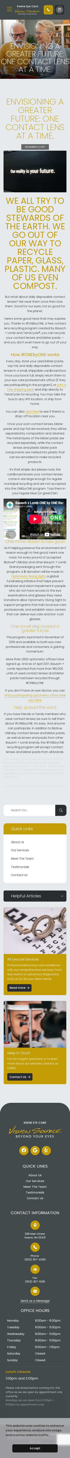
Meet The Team (22, 858)
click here (32, 411)
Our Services (20, 850)
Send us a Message (35, 1301)
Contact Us (19, 875)
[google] (35, 1150)
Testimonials (20, 867)
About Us (17, 842)
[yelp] (46, 1150)
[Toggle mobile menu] (9, 9)
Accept (35, 1448)
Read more (17, 988)
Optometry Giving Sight (28, 576)
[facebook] (24, 1150)
